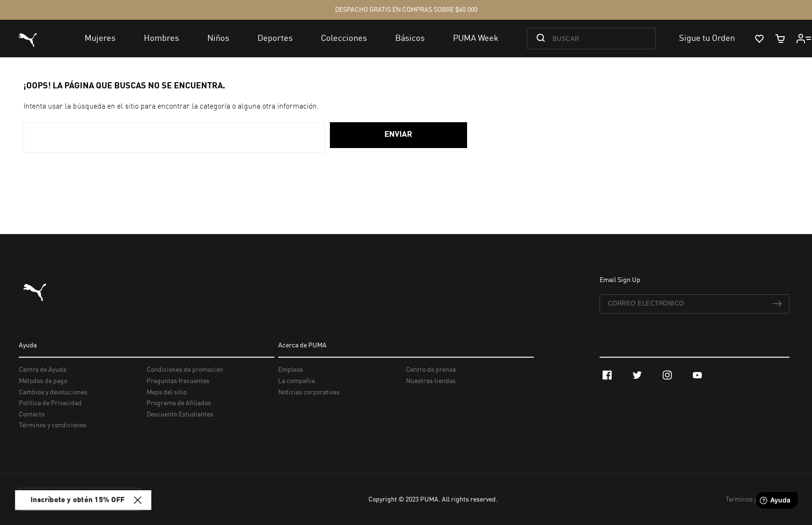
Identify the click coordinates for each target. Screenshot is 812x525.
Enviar (398, 135)
